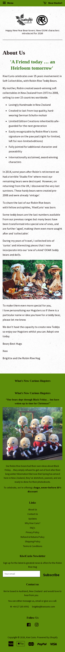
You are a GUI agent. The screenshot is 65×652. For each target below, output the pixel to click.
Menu (10, 2)
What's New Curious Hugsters (32, 380)
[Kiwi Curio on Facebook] (29, 625)
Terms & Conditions (32, 546)
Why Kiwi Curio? (32, 523)
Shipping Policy (32, 541)
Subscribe (51, 574)
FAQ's (32, 527)
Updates (32, 518)
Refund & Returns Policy (32, 537)
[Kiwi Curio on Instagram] (36, 625)
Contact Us (32, 514)
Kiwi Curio (31, 637)
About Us (32, 509)
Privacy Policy (32, 532)
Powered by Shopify (47, 637)
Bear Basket (55, 2)
